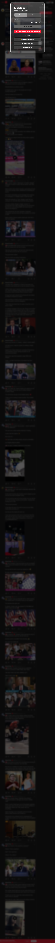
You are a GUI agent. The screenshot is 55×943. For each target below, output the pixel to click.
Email (21, 14)
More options (28, 47)
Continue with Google (28, 39)
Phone (34, 14)
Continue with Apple (28, 43)
